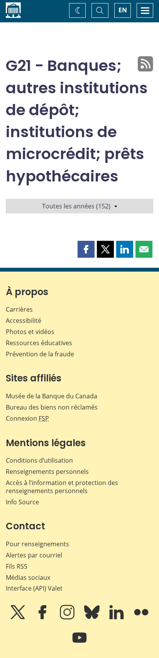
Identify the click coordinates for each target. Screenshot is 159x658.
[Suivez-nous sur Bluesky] (92, 617)
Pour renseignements (37, 544)
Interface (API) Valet (34, 588)
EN (122, 10)
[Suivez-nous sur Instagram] (68, 617)
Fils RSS (16, 566)
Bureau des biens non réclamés (52, 407)
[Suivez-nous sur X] (18, 617)
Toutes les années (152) (76, 206)
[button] (86, 249)
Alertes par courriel (34, 555)
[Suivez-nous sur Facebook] (43, 617)
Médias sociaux (28, 577)
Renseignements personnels (47, 471)
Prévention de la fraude (40, 354)
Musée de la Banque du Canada (51, 396)
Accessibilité (23, 320)
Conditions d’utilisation (39, 460)
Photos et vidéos (30, 331)
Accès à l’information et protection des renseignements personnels (62, 486)
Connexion (27, 418)
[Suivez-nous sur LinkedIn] (117, 617)
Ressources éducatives (39, 343)
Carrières (19, 309)
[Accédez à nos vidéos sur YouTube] (79, 643)
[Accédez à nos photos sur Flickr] (141, 617)
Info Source (22, 502)
